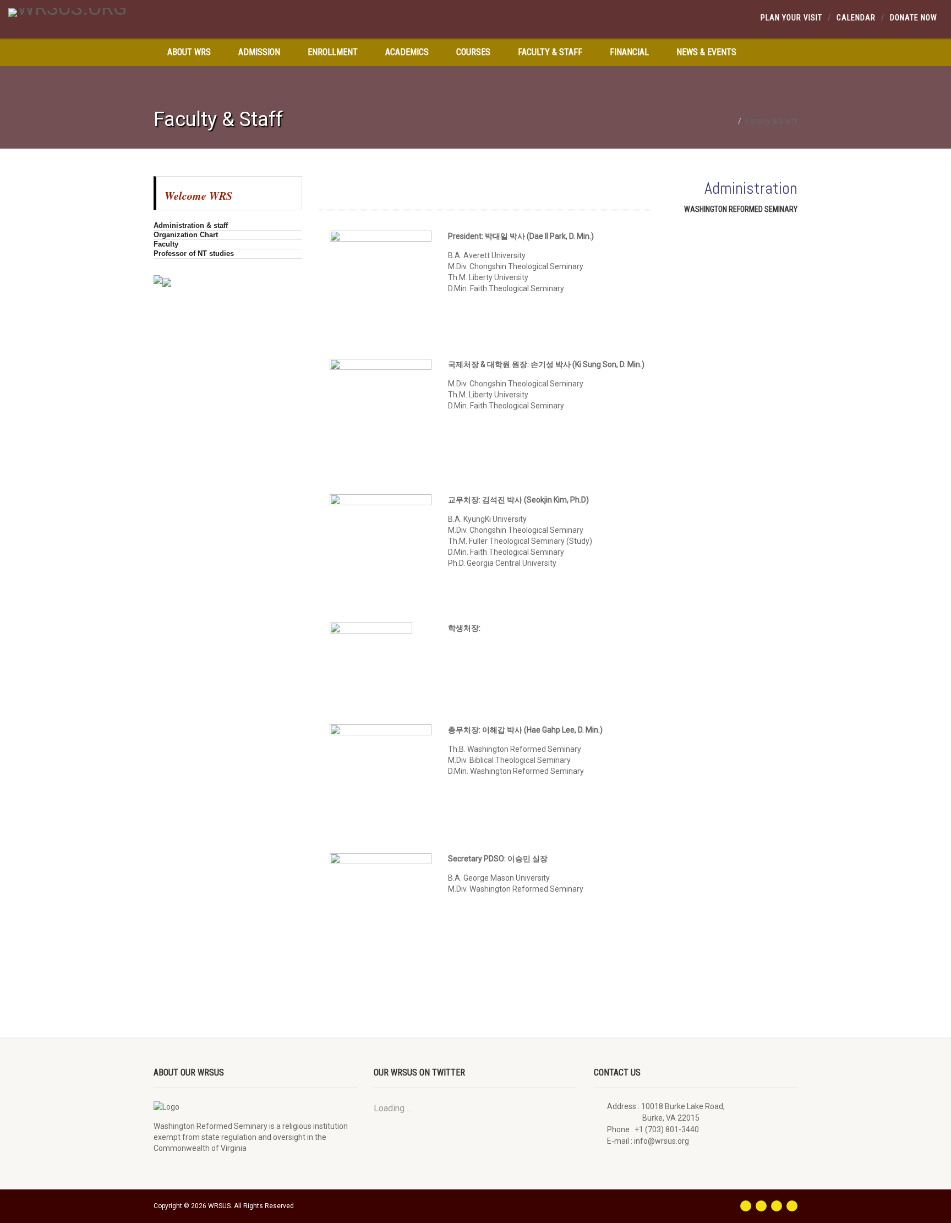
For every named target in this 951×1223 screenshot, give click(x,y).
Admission (259, 52)
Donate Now (913, 17)
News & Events (706, 52)
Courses (473, 52)
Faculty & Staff (550, 52)
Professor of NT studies (194, 253)
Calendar (856, 17)
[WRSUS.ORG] (158, 12)
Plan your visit (791, 17)
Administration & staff (191, 225)
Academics (407, 52)
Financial (629, 52)
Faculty (166, 244)
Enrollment (333, 52)
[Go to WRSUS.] (731, 121)
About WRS (189, 52)
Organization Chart (186, 235)
